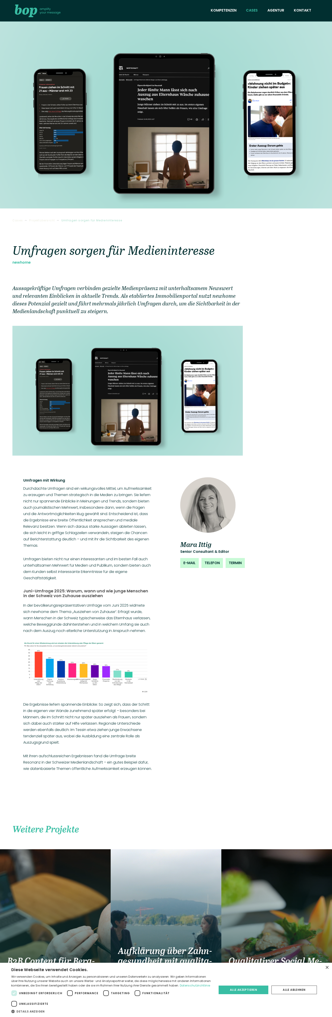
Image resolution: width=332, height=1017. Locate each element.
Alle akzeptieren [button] (243, 990)
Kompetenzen (223, 10)
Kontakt (302, 10)
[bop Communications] (37, 11)
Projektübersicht (42, 220)
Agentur (275, 10)
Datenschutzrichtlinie (195, 985)
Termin (235, 562)
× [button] (327, 967)
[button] (111, 1011)
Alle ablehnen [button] (294, 990)
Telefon (212, 562)
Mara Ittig (196, 544)
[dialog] (166, 990)
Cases (252, 10)
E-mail (189, 562)
